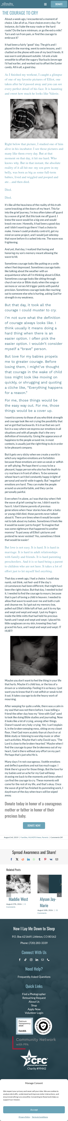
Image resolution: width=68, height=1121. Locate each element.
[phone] (48, 959)
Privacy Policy (24, 1117)
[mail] (42, 959)
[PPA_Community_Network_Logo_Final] (34, 1037)
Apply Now (34, 1009)
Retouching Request (34, 998)
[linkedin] (37, 959)
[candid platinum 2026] (24, 1019)
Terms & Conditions (40, 1117)
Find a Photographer (34, 994)
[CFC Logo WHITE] (34, 1050)
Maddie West (18, 899)
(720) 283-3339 (38, 943)
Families (24, 837)
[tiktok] (25, 959)
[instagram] (31, 959)
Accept (34, 1109)
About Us (34, 1001)
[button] (8, 894)
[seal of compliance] (43, 1018)
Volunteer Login (34, 1012)
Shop (34, 1005)
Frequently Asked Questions (34, 976)
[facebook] (20, 959)
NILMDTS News (34, 837)
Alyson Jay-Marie (48, 902)
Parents (45, 837)
